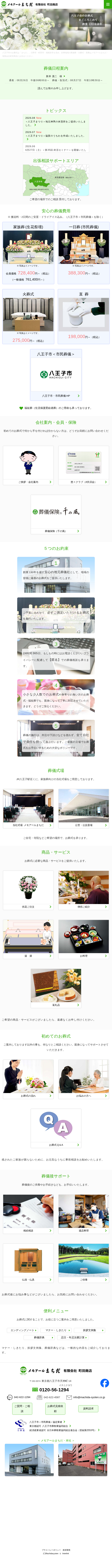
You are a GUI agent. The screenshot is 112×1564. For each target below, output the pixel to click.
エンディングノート (22, 1330)
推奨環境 (66, 1550)
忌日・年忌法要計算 (73, 1337)
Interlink (65, 1553)
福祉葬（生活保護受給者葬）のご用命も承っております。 (58, 408)
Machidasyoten (52, 1553)
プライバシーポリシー (51, 1550)
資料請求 (88, 1408)
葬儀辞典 (39, 1337)
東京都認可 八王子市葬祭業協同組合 (48, 1426)
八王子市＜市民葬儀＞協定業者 (45, 1422)
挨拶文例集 (89, 1330)
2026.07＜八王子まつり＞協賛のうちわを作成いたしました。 (55, 134)
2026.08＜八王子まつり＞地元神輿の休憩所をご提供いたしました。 (55, 121)
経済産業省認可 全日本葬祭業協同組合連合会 (63, 1430)
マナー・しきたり (56, 1330)
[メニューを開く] (108, 4)
